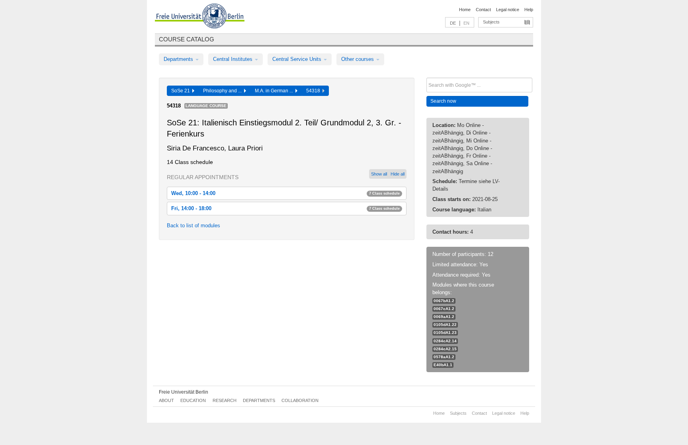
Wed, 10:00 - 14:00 (285, 193)
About (166, 400)
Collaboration (300, 400)
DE (453, 23)
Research (224, 400)
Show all (379, 174)
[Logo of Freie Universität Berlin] (199, 17)
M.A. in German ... (275, 90)
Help (528, 9)
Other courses (358, 59)
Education (193, 400)
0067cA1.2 (444, 308)
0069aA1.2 (444, 316)
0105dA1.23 (445, 332)
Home (465, 9)
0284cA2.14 (445, 341)
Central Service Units (297, 59)
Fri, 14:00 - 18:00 (285, 208)
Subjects (491, 22)
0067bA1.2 (444, 301)
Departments (179, 59)
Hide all (398, 174)
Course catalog (186, 39)
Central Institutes (233, 59)
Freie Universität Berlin (183, 392)
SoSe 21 (181, 90)
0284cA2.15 (445, 349)
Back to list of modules (193, 225)
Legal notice (507, 9)
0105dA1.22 (445, 324)
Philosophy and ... (223, 90)
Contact (483, 9)
